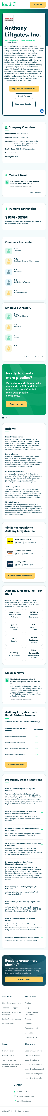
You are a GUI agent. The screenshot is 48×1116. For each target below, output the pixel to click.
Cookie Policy (8, 1055)
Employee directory (24, 104)
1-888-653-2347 (23, 1092)
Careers (28, 1024)
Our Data (29, 1033)
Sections (9, 418)
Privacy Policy (8, 1051)
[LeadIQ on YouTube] (44, 1111)
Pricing (28, 1003)
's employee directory (21, 877)
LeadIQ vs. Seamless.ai (34, 1069)
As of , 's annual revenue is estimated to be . (23, 832)
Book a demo (24, 979)
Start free (38, 5)
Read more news (35, 192)
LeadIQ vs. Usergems (34, 1074)
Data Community (32, 1028)
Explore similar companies (20, 576)
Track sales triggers (10, 1008)
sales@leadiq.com (24, 1101)
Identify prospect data (11, 1003)
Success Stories (8, 1024)
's (23, 849)
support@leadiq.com (25, 1096)
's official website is (22, 816)
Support (28, 1019)
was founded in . (22, 939)
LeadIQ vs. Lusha (32, 1060)
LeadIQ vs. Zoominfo (33, 1051)
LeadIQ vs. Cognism (33, 1064)
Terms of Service (9, 1060)
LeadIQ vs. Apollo (32, 1055)
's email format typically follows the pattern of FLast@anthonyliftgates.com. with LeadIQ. (23, 924)
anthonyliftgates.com (13, 819)
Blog (27, 1008)
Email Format (24, 96)
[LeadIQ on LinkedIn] (42, 1111)
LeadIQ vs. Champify (33, 1078)
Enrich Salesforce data (11, 1019)
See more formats (16, 765)
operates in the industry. (21, 890)
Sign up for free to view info (24, 89)
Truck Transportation (11, 40)
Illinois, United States (28, 40)
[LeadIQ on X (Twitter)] (40, 1111)
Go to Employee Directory (32, 357)
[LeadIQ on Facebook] (38, 1111)
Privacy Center (31, 1037)
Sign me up (16, 404)
